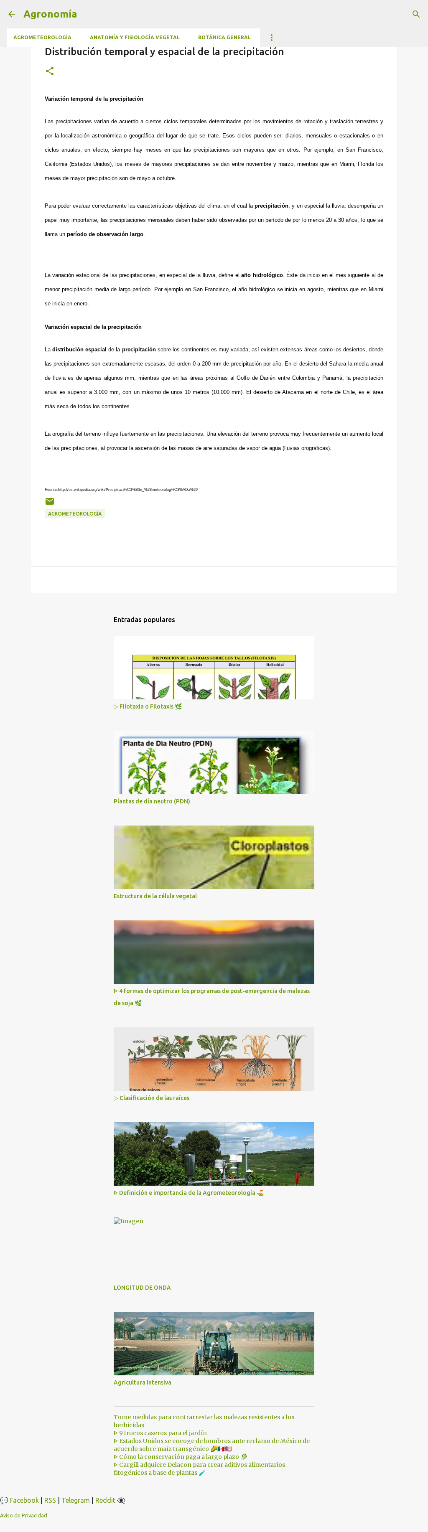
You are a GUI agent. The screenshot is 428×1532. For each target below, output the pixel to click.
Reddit (105, 1500)
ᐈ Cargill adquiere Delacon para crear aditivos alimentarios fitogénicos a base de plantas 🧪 (199, 1468)
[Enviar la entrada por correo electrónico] (50, 504)
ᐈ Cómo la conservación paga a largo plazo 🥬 (180, 1457)
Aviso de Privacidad (23, 1515)
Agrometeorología (42, 37)
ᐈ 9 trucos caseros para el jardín (160, 1433)
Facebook (24, 1500)
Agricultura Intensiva (142, 1382)
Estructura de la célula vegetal (155, 896)
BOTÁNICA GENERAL (224, 37)
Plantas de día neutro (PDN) (152, 801)
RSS (50, 1500)
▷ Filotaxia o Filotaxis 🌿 (148, 706)
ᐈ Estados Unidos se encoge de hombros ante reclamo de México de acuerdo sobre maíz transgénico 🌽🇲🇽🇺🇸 (212, 1445)
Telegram (75, 1500)
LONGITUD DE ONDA (142, 1287)
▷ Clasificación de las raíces (151, 1098)
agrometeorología (75, 513)
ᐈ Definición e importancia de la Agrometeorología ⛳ (189, 1192)
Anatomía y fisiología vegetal (135, 37)
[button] (50, 71)
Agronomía (50, 14)
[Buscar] (416, 14)
